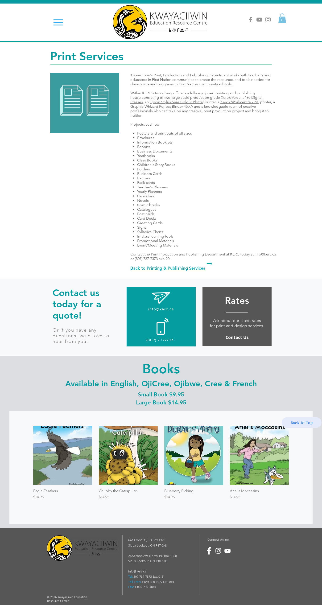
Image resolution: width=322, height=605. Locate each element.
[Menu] (58, 22)
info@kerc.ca (265, 254)
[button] (282, 18)
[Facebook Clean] (209, 551)
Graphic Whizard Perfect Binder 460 (160, 106)
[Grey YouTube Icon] (259, 19)
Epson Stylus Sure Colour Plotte (176, 102)
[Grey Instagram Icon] (268, 19)
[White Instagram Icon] (218, 551)
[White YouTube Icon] (227, 551)
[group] (161, 463)
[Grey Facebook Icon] (250, 19)
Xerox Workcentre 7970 (239, 102)
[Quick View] (62, 455)
